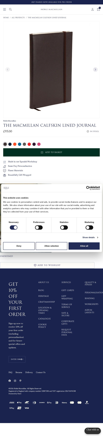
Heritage (43, 296)
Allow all (84, 246)
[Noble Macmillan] (51, 9)
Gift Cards (67, 290)
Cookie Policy (42, 326)
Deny (18, 246)
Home (6, 18)
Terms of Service (66, 306)
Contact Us (40, 373)
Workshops (91, 304)
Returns (19, 373)
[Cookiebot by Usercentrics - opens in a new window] (88, 188)
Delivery (29, 373)
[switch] (39, 227)
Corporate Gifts (67, 322)
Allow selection (51, 246)
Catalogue (44, 318)
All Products (18, 18)
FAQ (10, 373)
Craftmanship (46, 302)
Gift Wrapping (67, 297)
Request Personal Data (66, 332)
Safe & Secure (65, 314)
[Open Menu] (4, 9)
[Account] (92, 9)
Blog (41, 290)
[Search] (10, 9)
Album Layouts (89, 311)
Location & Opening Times (45, 310)
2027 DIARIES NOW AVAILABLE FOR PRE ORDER (51, 2)
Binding (90, 298)
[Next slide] (95, 69)
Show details (88, 237)
